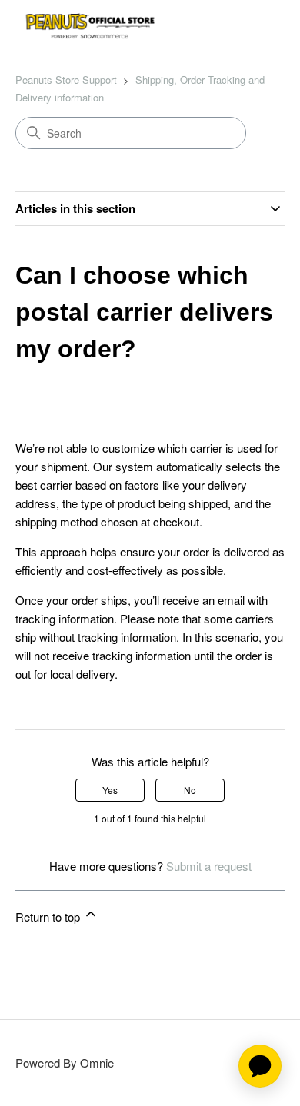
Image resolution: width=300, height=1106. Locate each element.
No (190, 789)
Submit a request (209, 866)
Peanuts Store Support (66, 79)
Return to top (49, 916)
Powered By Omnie (64, 1063)
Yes (110, 789)
